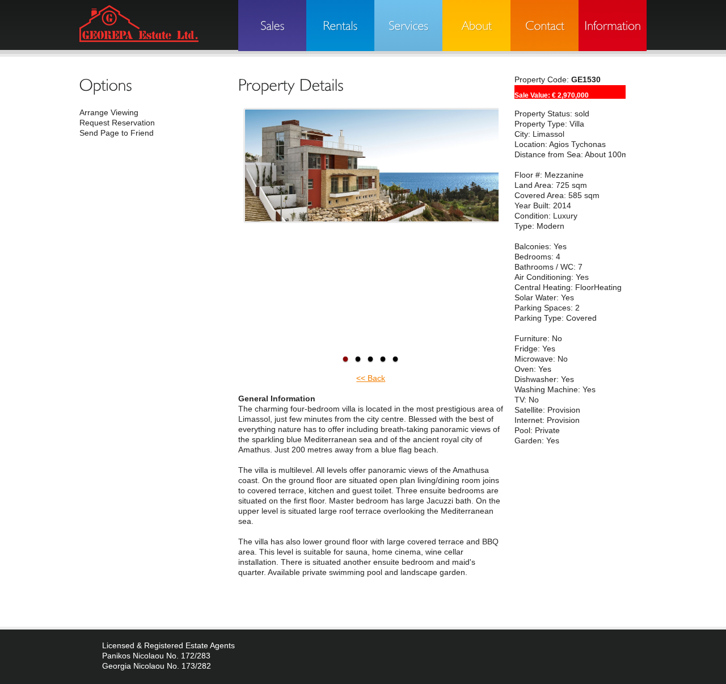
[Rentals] (340, 25)
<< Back (370, 378)
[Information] (613, 25)
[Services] (408, 25)
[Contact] (544, 25)
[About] (476, 25)
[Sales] (272, 25)
